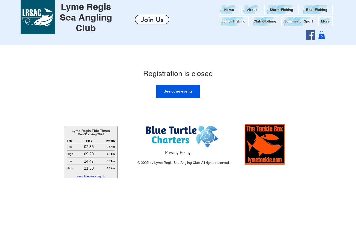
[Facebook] (310, 35)
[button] (325, 21)
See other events (178, 91)
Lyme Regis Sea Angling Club (86, 17)
